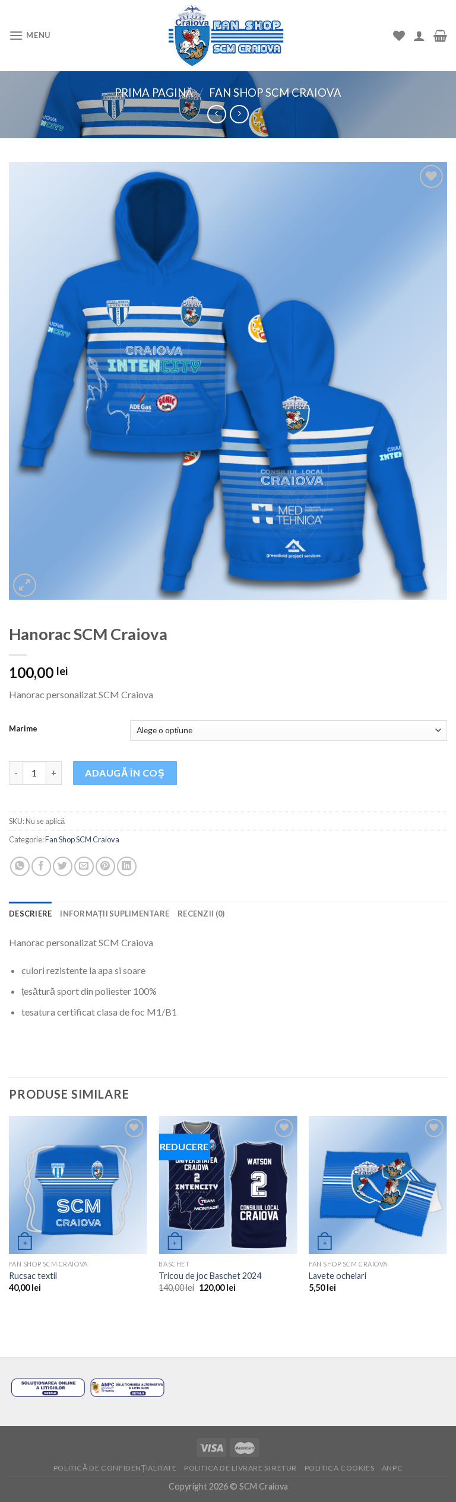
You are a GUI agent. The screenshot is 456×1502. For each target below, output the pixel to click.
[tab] (30, 913)
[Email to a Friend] (84, 866)
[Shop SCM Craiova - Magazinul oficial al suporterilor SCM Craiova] (228, 36)
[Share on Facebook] (41, 866)
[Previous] (9, 1215)
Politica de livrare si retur (240, 1467)
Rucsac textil (33, 1276)
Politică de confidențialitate (115, 1467)
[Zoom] (24, 585)
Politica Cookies (340, 1467)
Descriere (30, 913)
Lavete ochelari (337, 1276)
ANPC (392, 1467)
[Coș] (440, 36)
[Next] (446, 1215)
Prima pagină (154, 92)
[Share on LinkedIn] (127, 866)
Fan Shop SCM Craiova (275, 92)
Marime (23, 729)
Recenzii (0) (201, 913)
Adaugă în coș (124, 772)
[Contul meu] (419, 36)
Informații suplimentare (114, 913)
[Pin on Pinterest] (105, 866)
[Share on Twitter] (62, 866)
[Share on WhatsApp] (20, 866)
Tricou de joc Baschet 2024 (210, 1276)
